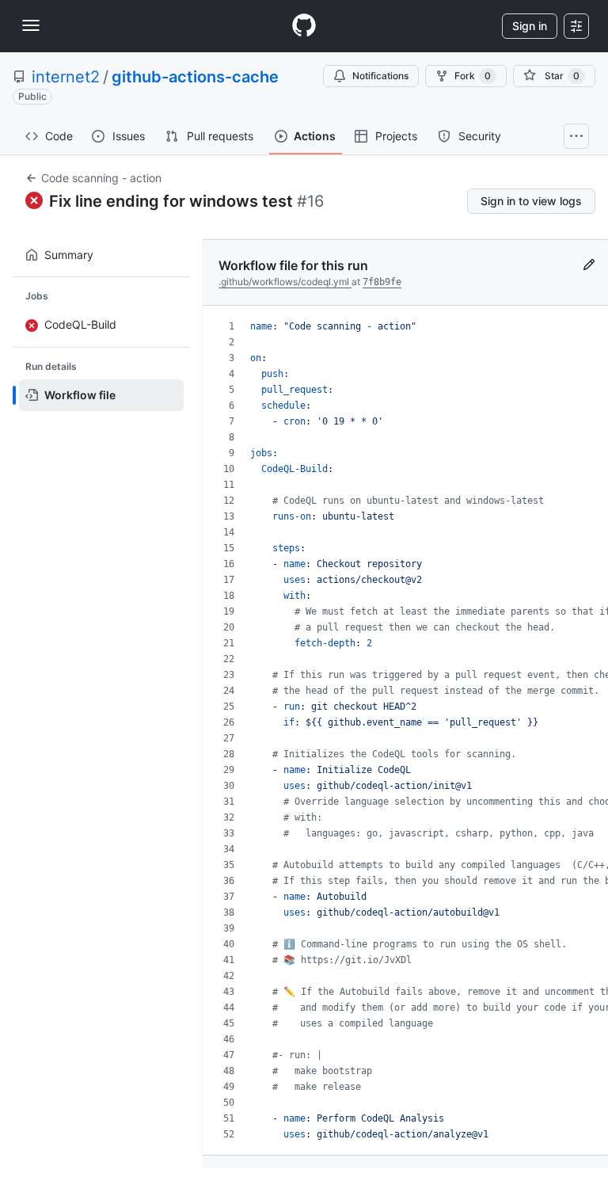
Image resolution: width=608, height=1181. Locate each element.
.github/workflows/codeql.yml (285, 282)
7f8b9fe (382, 282)
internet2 (66, 76)
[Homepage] (304, 26)
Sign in (529, 25)
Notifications (380, 76)
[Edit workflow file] (589, 274)
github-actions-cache (195, 76)
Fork (472, 76)
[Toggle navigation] (31, 25)
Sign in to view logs (531, 201)
